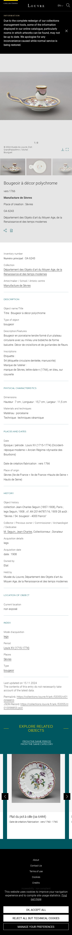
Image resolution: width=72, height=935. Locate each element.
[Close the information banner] (66, 31)
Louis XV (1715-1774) (16, 648)
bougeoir (9, 670)
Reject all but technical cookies (36, 918)
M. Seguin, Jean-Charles (18, 531)
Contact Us (36, 865)
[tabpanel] (36, 796)
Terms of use (36, 871)
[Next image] (65, 167)
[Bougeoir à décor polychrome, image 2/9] (39, 167)
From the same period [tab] (37, 741)
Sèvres (7, 659)
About (36, 860)
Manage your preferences (36, 926)
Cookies (36, 877)
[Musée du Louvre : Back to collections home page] (36, 5)
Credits (36, 882)
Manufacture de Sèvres (18, 197)
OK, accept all (36, 909)
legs (6, 636)
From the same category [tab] (37, 744)
